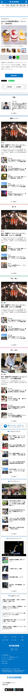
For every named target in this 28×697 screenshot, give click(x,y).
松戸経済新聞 (14, 2)
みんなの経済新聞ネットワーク (14, 677)
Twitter (16, 649)
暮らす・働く (22, 5)
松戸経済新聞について (6, 655)
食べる (7, 5)
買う (18, 5)
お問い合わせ (5, 661)
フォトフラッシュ (5, 18)
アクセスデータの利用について (8, 659)
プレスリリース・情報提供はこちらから (10, 657)
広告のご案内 (5, 663)
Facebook (12, 649)
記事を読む (14, 75)
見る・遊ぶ (13, 5)
